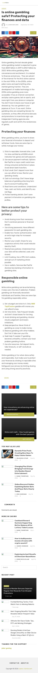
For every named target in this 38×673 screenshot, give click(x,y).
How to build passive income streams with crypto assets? (23, 540)
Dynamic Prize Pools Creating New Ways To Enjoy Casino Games (24, 453)
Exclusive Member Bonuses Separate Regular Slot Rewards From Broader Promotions (18, 591)
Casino (4, 8)
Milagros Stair (22, 458)
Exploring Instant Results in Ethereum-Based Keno (25, 555)
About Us (24, 663)
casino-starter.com (25, 669)
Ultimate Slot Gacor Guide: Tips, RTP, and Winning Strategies (22, 622)
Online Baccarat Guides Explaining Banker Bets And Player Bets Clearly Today (24, 487)
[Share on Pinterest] (14, 32)
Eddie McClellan (23, 559)
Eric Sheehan (21, 494)
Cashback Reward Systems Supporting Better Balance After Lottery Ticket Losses (24, 524)
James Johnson (22, 546)
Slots (6, 586)
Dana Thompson (22, 476)
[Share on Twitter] (6, 32)
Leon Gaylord (13, 25)
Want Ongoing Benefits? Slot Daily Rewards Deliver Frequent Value (23, 612)
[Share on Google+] (10, 32)
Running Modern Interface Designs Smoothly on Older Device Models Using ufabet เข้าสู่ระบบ (23, 632)
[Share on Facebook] (3, 32)
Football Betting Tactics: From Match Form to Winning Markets (22, 603)
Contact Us (14, 663)
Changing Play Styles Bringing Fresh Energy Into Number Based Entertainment (24, 469)
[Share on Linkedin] (17, 32)
